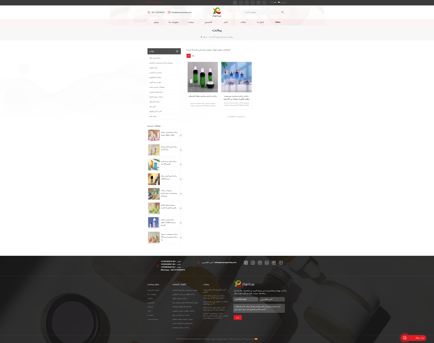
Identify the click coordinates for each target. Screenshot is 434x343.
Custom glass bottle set (181, 307)
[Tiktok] (245, 262)
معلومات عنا (173, 22)
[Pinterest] (273, 262)
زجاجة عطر (153, 116)
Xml (230, 339)
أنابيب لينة (152, 106)
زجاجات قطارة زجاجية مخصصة (183, 311)
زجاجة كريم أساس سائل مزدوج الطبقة (169, 177)
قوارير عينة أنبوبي (155, 82)
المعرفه (150, 307)
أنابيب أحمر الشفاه (155, 111)
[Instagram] (259, 262)
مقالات (243, 22)
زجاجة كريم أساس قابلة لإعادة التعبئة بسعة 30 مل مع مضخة (214, 297)
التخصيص (208, 22)
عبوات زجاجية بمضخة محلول (182, 319)
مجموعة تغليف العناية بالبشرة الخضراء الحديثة (168, 206)
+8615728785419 (177, 270)
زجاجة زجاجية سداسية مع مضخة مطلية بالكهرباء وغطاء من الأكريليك (236, 97)
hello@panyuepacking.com (181, 12)
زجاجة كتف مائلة (154, 58)
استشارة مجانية (156, 2)
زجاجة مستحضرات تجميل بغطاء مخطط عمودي (169, 133)
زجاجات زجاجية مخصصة (181, 328)
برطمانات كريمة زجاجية (157, 87)
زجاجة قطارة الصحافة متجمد (182, 323)
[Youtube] (280, 262)
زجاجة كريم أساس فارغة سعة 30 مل (169, 148)
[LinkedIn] (266, 262)
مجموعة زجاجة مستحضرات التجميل (161, 63)
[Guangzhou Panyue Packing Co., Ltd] (217, 12)
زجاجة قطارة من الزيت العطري (183, 294)
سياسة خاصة (237, 339)
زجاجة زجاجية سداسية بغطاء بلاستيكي (202, 96)
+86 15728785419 (158, 12)
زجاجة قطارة (153, 68)
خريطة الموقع (223, 339)
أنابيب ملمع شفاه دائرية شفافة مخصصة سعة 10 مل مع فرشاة (214, 309)
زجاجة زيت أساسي (155, 72)
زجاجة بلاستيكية (154, 102)
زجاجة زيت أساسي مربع (181, 315)
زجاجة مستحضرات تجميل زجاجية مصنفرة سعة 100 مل (169, 237)
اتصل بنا (260, 22)
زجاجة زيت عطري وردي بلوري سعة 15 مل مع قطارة (215, 303)
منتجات (191, 22)
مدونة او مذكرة (152, 319)
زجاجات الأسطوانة (155, 77)
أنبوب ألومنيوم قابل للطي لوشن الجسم (214, 291)
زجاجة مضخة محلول (179, 298)
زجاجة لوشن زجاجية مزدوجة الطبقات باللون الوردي (168, 222)
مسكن (156, 22)
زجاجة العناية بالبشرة (156, 92)
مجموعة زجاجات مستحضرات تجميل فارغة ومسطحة (169, 193)
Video (277, 22)
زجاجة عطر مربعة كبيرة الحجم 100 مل (168, 162)
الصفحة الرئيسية (153, 290)
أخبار (226, 22)
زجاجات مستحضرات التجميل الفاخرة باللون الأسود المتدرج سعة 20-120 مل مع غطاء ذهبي (215, 315)
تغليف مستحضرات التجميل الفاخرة (184, 290)
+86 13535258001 (168, 264)
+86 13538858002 (168, 267)
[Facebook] (252, 262)
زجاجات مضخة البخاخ (156, 97)
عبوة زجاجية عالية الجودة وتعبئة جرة (185, 303)
